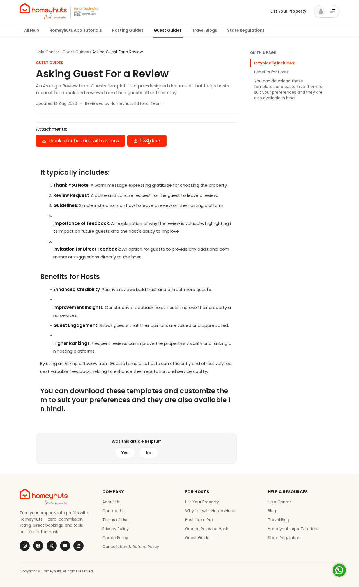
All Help (31, 30)
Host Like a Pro (199, 520)
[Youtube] (65, 546)
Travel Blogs (204, 30)
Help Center (47, 52)
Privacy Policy (115, 528)
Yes (124, 453)
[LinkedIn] (78, 546)
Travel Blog (278, 520)
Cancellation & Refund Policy (130, 546)
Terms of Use (115, 520)
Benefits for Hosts (271, 72)
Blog (272, 511)
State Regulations (246, 30)
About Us (111, 502)
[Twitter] (52, 546)
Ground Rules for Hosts (207, 528)
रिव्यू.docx (150, 140)
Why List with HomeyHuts (209, 511)
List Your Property (288, 11)
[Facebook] (38, 546)
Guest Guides (168, 30)
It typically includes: (274, 63)
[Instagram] (25, 546)
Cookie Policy (115, 537)
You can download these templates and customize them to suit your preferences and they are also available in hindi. (288, 89)
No (148, 453)
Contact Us (113, 511)
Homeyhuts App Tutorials (75, 30)
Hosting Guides (128, 30)
